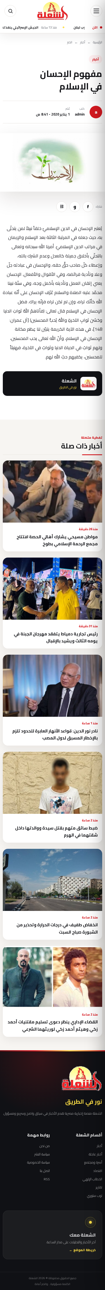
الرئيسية (97, 42)
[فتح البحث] (10, 11)
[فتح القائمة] (96, 11)
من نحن (44, 1146)
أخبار (82, 42)
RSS (47, 1179)
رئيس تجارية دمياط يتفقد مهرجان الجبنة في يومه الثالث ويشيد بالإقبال (56, 637)
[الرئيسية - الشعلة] (52, 11)
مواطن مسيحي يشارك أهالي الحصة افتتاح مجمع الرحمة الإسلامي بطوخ (57, 540)
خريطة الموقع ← (82, 1250)
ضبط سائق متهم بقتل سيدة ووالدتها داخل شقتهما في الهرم (56, 831)
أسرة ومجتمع (93, 1162)
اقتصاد (97, 1171)
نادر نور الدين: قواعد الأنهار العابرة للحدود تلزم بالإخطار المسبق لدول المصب (55, 734)
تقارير (99, 1187)
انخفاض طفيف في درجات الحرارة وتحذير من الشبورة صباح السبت (57, 928)
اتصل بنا (45, 1171)
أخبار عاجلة (95, 1154)
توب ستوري (94, 1196)
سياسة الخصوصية (38, 1162)
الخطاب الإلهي (92, 1179)
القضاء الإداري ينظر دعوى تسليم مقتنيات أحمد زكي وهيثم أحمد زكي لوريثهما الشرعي (53, 1025)
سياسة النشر (42, 1154)
